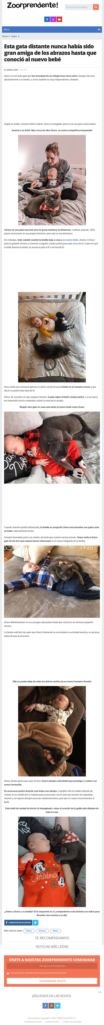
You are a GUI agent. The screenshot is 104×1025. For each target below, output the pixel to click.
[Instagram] (51, 1006)
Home (5, 36)
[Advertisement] (52, 103)
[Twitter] (57, 1006)
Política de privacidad (72, 1022)
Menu (6, 29)
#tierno (55, 931)
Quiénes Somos (52, 1022)
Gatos (14, 36)
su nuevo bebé (70, 240)
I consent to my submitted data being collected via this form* (38, 973)
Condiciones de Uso (33, 1022)
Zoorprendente (34, 1018)
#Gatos (29, 931)
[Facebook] (45, 1006)
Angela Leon (12, 70)
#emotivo (42, 931)
